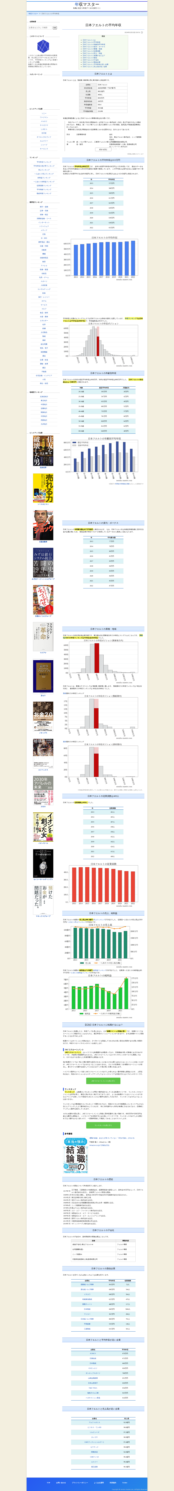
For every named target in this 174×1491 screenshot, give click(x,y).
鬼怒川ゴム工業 (93, 1393)
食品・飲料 (44, 313)
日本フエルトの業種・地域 (92, 49)
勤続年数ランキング (44, 193)
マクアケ (43, 653)
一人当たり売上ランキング (76, 922)
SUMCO (93, 1353)
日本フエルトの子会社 (91, 60)
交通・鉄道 (44, 360)
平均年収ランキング (44, 162)
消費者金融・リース (44, 218)
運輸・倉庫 (44, 364)
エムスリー (44, 141)
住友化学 (43, 467)
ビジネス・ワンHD (94, 1427)
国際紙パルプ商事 (87, 1284)
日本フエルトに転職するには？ (94, 55)
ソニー (44, 113)
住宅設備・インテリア (44, 375)
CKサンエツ (93, 1368)
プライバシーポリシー (80, 1483)
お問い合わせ (61, 1483)
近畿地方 (44, 408)
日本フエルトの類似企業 (91, 62)
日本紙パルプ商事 (87, 1319)
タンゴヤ (94, 1437)
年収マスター (87, 4)
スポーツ (44, 281)
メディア (44, 230)
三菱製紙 (87, 1329)
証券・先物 (44, 211)
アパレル (44, 266)
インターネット (44, 222)
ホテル (44, 301)
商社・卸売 (44, 383)
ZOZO (43, 806)
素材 (64, 742)
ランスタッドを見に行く (103, 1125)
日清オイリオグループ (43, 616)
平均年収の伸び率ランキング (44, 166)
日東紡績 (93, 1358)
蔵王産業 (94, 1467)
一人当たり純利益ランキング (79, 973)
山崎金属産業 (93, 1378)
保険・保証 (44, 215)
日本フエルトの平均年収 (91, 42)
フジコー (87, 1314)
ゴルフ (44, 309)
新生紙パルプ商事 (87, 1289)
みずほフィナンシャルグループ (43, 579)
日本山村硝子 (93, 1383)
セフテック (94, 1447)
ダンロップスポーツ (93, 1373)
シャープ (44, 145)
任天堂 (44, 133)
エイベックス (43, 770)
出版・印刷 (44, 246)
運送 (44, 356)
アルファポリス (94, 1422)
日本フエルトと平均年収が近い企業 (95, 64)
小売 (44, 379)
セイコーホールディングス (43, 879)
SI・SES (44, 238)
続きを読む (103, 149)
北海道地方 (44, 397)
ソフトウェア (44, 226)
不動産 (44, 372)
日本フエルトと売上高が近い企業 (95, 67)
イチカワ (87, 1294)
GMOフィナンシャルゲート (94, 1442)
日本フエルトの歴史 (90, 58)
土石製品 (44, 332)
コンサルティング (44, 289)
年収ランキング (130, 318)
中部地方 (44, 416)
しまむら (44, 129)
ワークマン (44, 117)
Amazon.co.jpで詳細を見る (99, 1145)
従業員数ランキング (44, 186)
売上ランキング (99, 920)
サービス (44, 305)
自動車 (44, 250)
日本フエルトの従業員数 (91, 51)
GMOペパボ (94, 1457)
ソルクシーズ (94, 1432)
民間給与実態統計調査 (122, 484)
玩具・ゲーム (44, 277)
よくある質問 (99, 1483)
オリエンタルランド (44, 137)
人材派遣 (44, 285)
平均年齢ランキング (44, 189)
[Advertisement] (101, 301)
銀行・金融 (44, 207)
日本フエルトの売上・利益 (92, 53)
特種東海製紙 (87, 1299)
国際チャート (87, 1304)
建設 (44, 368)
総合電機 (44, 344)
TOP (48, 1483)
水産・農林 (44, 317)
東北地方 (44, 400)
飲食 (44, 293)
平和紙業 (87, 1324)
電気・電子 (44, 348)
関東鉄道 (94, 1452)
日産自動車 (43, 542)
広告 (44, 234)
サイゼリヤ (44, 125)
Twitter (124, 1483)
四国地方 (44, 420)
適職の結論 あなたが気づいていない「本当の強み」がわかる (112, 1138)
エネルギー (44, 321)
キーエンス (44, 149)
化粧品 (44, 273)
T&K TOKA (93, 1388)
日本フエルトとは (89, 40)
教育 (44, 262)
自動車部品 (44, 258)
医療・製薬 (44, 269)
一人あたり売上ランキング (44, 174)
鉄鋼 (44, 328)
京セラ (43, 695)
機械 (44, 254)
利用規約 (113, 1483)
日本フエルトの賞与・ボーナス (94, 47)
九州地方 (44, 424)
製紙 (64, 693)
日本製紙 (87, 1309)
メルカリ (44, 121)
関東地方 (44, 412)
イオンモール (43, 843)
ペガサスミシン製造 (93, 1398)
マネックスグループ (43, 916)
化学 (44, 324)
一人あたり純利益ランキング (44, 182)
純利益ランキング (99, 970)
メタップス (43, 733)
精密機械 (44, 352)
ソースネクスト (43, 504)
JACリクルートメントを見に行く (103, 1081)
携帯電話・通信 (44, 242)
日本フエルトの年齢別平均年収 (94, 44)
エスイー (94, 1462)
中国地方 (44, 404)
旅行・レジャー (44, 297)
